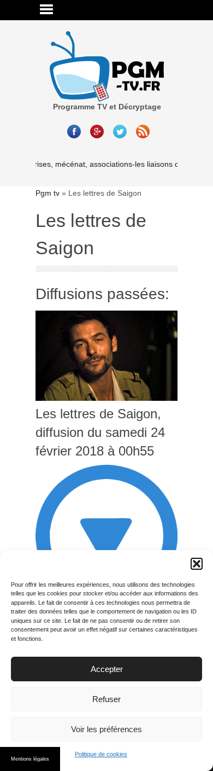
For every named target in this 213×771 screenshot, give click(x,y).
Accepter (107, 669)
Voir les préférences (106, 729)
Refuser (106, 699)
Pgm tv (48, 193)
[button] (196, 563)
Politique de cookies (101, 754)
